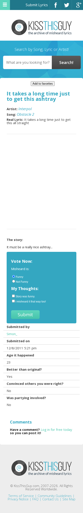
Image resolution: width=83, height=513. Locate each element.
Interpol (25, 108)
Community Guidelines (55, 495)
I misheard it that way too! (30, 301)
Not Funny (22, 281)
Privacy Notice (18, 499)
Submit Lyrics (37, 4)
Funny (19, 276)
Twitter (66, 7)
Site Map (68, 499)
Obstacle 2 (25, 114)
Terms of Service (21, 495)
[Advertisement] (41, 181)
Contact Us (50, 499)
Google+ (77, 7)
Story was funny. (25, 296)
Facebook (55, 7)
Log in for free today (56, 429)
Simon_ (12, 334)
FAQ (35, 499)
